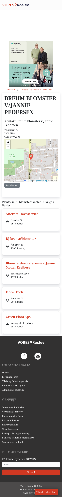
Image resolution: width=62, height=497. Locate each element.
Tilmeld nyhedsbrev (46, 492)
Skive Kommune (10, 429)
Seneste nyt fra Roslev (13, 407)
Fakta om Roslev (10, 420)
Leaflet (29, 180)
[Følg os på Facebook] (24, 356)
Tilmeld (31, 472)
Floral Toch (14, 292)
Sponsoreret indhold (12, 442)
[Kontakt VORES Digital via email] (37, 356)
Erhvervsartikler (10, 424)
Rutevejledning (12, 185)
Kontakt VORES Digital (13, 385)
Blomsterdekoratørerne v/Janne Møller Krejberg (30, 265)
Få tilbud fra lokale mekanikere (18, 437)
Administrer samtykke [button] (13, 389)
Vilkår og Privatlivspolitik (15, 381)
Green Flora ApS (18, 317)
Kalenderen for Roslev (13, 416)
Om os (5, 372)
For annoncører (10, 376)
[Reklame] (31, 52)
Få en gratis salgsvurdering (16, 433)
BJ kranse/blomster (21, 238)
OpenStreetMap (41, 180)
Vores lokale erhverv (12, 411)
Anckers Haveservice (22, 214)
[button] (30, 157)
